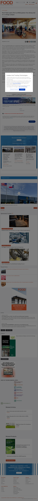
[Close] (32, 74)
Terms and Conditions (17, 83)
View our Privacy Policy (23, 86)
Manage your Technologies (14, 89)
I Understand (22, 89)
